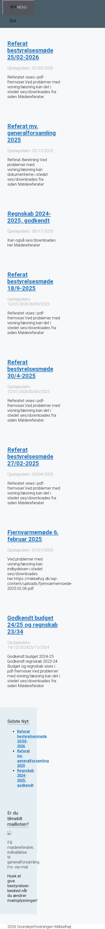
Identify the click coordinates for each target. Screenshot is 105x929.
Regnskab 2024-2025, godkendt (29, 217)
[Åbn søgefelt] (13, 21)
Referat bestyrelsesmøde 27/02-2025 (30, 456)
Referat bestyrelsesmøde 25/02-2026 (30, 50)
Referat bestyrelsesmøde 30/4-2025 (30, 369)
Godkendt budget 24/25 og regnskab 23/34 (32, 625)
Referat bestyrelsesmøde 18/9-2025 (30, 281)
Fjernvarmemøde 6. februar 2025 (33, 536)
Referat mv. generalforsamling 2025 (31, 133)
